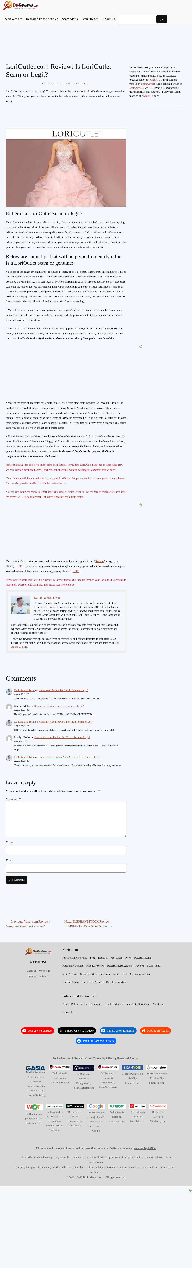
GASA (153, 79)
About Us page (19, 646)
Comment (13, 799)
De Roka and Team (24, 690)
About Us (148, 96)
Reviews (87, 84)
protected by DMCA (144, 1148)
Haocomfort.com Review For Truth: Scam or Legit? (66, 721)
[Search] (161, 19)
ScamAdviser (148, 83)
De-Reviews (38, 961)
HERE (19, 566)
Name (10, 842)
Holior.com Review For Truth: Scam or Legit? (63, 690)
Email (10, 860)
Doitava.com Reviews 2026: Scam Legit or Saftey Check (69, 757)
